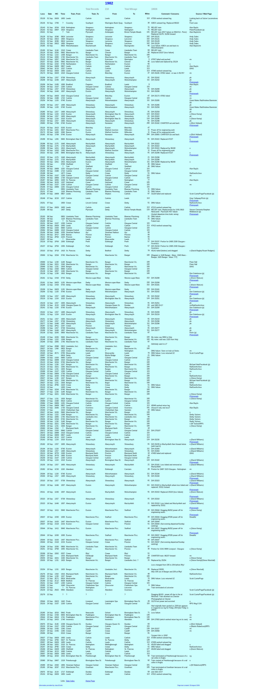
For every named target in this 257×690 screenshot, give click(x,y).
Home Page (90, 681)
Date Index (70, 681)
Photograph (194, 82)
